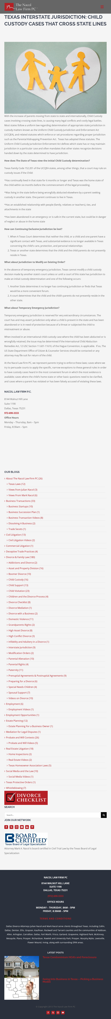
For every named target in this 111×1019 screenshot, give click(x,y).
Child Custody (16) (18, 579)
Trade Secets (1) (17, 529)
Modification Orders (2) (21, 653)
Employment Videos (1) (21, 709)
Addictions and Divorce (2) (23, 562)
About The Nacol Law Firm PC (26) (24, 478)
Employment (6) (14, 704)
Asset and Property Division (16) (26, 568)
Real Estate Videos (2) (20, 760)
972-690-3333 (11, 413)
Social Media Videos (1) (21, 776)
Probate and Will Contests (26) (22, 737)
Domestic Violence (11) (21, 619)
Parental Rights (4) (18, 664)
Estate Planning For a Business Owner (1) (31, 726)
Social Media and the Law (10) (22, 771)
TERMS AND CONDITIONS (55, 918)
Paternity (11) (16, 670)
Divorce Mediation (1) (20, 608)
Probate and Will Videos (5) (23, 743)
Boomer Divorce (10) (20, 574)
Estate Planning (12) (17, 720)
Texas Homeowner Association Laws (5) (30, 765)
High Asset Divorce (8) (20, 630)
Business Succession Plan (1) (24, 512)
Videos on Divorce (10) (21, 698)
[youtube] (22, 827)
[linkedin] (27, 827)
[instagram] (16, 827)
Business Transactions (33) (20, 501)
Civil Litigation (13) (16, 534)
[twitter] (11, 827)
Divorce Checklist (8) (19, 602)
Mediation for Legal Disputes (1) (23, 732)
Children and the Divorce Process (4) (28, 596)
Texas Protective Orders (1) (21, 782)
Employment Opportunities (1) (22, 715)
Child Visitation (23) (19, 591)
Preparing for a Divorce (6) (23, 681)
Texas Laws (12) (17, 484)
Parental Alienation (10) (21, 658)
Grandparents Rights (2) (22, 625)
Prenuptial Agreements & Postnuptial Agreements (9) (37, 675)
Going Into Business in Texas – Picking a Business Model (73, 980)
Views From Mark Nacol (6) (23, 495)
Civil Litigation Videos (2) (22, 540)
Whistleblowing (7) (16, 788)
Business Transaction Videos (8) (26, 517)
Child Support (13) (18, 585)
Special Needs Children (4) (23, 687)
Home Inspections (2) (20, 754)
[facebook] (6, 827)
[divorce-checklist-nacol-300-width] (26, 792)
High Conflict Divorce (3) (22, 636)
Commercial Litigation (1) (19, 546)
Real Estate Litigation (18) (19, 748)
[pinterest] (32, 827)
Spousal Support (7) (19, 692)
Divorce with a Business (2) (23, 613)
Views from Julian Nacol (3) (23, 489)
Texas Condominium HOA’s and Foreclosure (70, 957)
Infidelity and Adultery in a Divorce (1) (29, 641)
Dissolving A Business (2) (22, 523)
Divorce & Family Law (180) (20, 557)
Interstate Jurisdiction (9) (22, 647)
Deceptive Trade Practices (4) (22, 551)
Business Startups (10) (21, 506)
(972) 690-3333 (55, 896)
